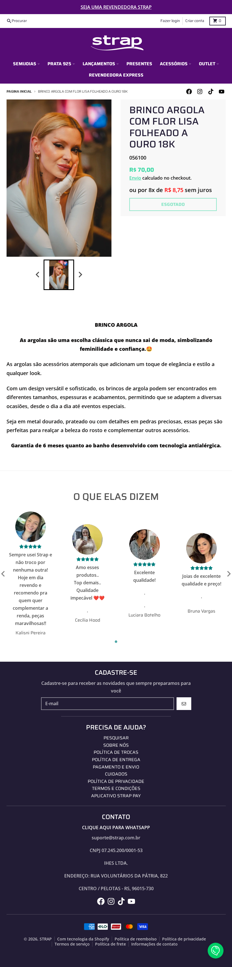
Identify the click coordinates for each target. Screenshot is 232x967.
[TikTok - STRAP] (211, 91)
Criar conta (194, 21)
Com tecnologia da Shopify (83, 939)
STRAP (46, 939)
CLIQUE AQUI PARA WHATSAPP (116, 827)
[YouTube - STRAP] (221, 91)
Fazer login (170, 21)
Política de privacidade (184, 939)
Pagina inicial (19, 91)
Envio (135, 178)
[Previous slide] (37, 274)
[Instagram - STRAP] (200, 91)
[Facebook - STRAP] (189, 91)
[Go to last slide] (3, 573)
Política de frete (110, 944)
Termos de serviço (72, 944)
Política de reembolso (136, 939)
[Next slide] (80, 274)
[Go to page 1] (116, 642)
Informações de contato (154, 944)
